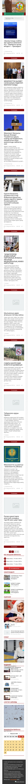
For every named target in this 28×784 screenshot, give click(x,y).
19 (13, 747)
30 (5, 752)
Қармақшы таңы (20, 7)
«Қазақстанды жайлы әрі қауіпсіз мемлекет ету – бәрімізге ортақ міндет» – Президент (13, 43)
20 (16, 747)
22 (22, 747)
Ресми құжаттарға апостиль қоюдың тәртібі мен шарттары (13, 518)
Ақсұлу (13, 624)
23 (5, 750)
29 (22, 750)
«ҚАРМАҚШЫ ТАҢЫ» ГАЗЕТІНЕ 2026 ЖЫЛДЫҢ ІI (16, 577)
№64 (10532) (10, 558)
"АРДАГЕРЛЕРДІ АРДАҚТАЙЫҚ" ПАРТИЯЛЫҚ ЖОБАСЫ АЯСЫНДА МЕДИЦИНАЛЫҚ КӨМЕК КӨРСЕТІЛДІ (14, 258)
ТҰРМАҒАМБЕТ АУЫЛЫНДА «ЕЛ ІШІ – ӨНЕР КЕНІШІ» (17, 690)
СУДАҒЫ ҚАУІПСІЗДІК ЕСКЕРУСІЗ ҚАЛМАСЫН (13, 364)
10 (8, 744)
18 (10, 747)
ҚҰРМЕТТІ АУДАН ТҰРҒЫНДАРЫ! (15, 584)
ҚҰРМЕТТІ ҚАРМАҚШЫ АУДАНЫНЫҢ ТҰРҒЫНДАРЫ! (17, 591)
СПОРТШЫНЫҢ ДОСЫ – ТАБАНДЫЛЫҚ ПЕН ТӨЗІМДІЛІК (12, 666)
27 (16, 750)
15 (22, 744)
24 (8, 750)
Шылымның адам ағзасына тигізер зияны (14, 314)
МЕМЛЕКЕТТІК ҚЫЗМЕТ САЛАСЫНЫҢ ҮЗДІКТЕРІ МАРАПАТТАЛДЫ (13, 83)
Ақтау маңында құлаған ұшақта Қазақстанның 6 (17, 631)
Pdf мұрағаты (15, 568)
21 (19, 747)
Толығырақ (14, 58)
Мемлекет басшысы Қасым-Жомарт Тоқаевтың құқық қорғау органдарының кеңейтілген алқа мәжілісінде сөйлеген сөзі (13, 138)
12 (13, 744)
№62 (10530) (10, 564)
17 (8, 747)
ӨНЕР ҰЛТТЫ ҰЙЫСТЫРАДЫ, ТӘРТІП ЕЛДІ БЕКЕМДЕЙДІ (17, 670)
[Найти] (23, 15)
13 (16, 744)
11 (10, 744)
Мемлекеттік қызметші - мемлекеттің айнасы (13, 466)
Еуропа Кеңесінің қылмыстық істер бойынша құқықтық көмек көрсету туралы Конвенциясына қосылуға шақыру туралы (13, 199)
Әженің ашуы (7, 626)
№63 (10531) (10, 561)
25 (10, 750)
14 (19, 744)
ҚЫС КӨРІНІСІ (7, 731)
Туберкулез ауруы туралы (11, 414)
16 (5, 747)
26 (13, 750)
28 (19, 750)
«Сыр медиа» (13, 779)
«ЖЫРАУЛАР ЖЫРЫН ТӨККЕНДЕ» (16, 696)
